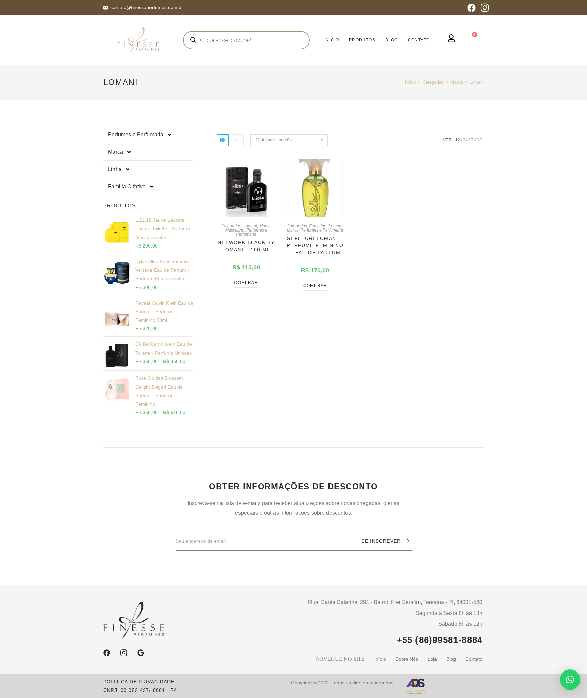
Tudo (476, 140)
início (331, 40)
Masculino (234, 230)
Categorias (433, 82)
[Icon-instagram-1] (485, 8)
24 (465, 140)
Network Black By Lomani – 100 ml (246, 246)
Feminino (317, 226)
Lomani (250, 226)
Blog (391, 40)
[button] (570, 679)
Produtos (362, 40)
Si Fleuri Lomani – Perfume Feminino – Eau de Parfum (315, 245)
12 (457, 140)
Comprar (246, 282)
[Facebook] (471, 8)
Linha (115, 169)
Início (410, 82)
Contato (419, 40)
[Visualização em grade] (223, 140)
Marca (456, 82)
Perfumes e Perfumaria (135, 134)
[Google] (140, 652)
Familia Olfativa (127, 186)
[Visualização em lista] (238, 140)
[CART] (472, 39)
